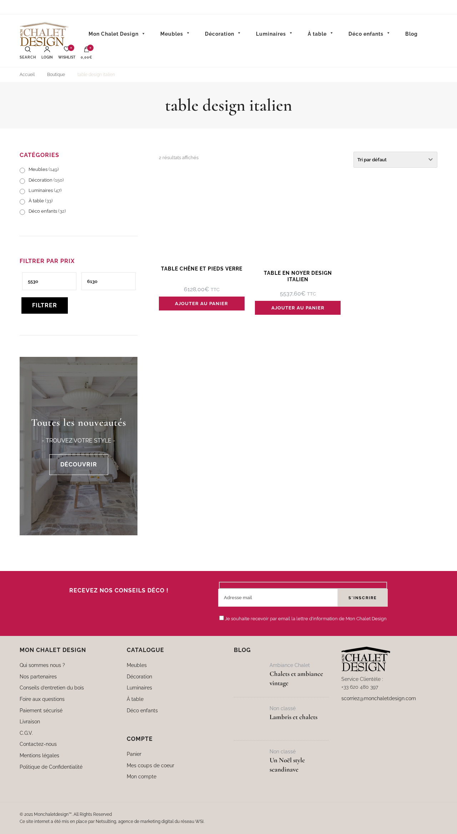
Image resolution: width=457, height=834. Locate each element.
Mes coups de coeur (150, 765)
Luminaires (41, 190)
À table (36, 200)
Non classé (283, 708)
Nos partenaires (38, 676)
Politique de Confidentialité (51, 767)
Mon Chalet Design (114, 34)
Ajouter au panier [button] (201, 303)
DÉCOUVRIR (78, 464)
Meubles (38, 169)
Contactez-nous (38, 744)
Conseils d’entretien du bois (52, 687)
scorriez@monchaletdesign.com (378, 698)
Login (47, 57)
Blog (411, 34)
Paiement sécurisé (41, 710)
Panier (134, 754)
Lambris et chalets (293, 717)
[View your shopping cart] (86, 51)
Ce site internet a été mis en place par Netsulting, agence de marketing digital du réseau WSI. (112, 821)
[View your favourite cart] (67, 50)
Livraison (30, 721)
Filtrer (44, 305)
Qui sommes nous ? (42, 665)
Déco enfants (43, 211)
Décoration (40, 180)
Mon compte (141, 776)
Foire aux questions (42, 699)
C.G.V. (26, 733)
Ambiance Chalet (290, 665)
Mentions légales (39, 755)
